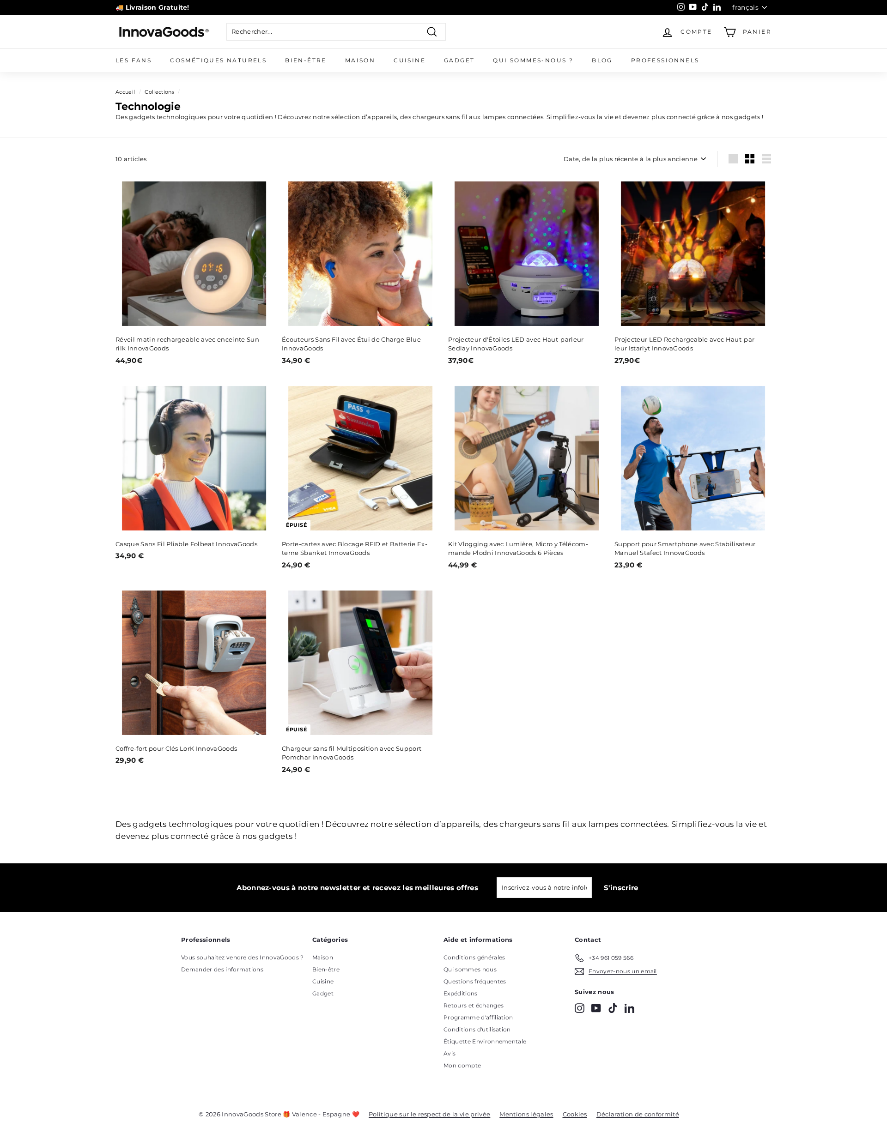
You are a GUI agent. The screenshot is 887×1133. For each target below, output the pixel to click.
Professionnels (665, 60)
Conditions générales (474, 957)
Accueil (125, 92)
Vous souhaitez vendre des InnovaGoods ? (242, 957)
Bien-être (306, 60)
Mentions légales (526, 1114)
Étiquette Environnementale (485, 1041)
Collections (159, 92)
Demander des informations (222, 969)
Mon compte (462, 1065)
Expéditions (461, 993)
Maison (360, 60)
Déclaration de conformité (637, 1114)
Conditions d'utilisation (477, 1029)
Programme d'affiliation (478, 1017)
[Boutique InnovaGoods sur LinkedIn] (629, 1008)
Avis (450, 1053)
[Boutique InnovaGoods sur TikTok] (613, 1008)
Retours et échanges (474, 1005)
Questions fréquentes (475, 981)
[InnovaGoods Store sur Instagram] (579, 1008)
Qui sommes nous (470, 969)
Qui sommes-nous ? (533, 60)
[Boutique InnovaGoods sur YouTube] (596, 1008)
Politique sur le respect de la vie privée (429, 1114)
